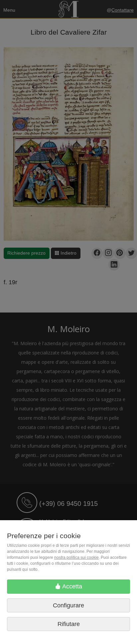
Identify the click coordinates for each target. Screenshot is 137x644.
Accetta (71, 586)
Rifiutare (69, 624)
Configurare (68, 605)
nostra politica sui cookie (76, 557)
